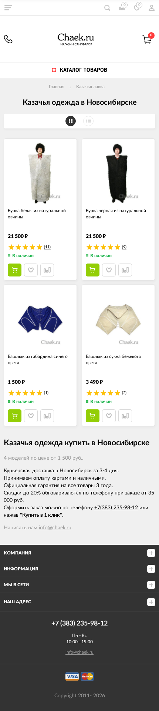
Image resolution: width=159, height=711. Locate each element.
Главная (56, 86)
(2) (124, 393)
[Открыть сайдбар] (8, 7)
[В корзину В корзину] (14, 270)
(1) (46, 393)
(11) (47, 247)
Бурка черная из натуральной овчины (116, 213)
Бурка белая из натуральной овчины (37, 213)
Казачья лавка (90, 86)
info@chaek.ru (55, 527)
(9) (124, 247)
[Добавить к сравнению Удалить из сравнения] (47, 270)
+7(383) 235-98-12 (116, 507)
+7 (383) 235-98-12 (8, 39)
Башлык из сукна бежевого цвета (113, 359)
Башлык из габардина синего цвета (38, 359)
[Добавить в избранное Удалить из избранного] (31, 270)
